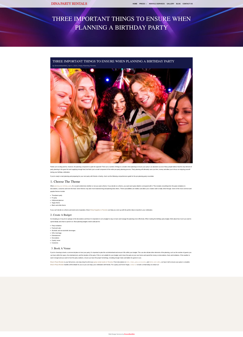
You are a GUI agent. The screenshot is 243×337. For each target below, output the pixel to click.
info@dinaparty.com (97, 303)
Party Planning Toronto (87, 66)
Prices (142, 4)
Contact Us (188, 4)
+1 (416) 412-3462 (97, 294)
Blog (178, 4)
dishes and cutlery (155, 262)
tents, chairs (130, 262)
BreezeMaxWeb (61, 66)
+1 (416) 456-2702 (97, 299)
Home (135, 4)
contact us (133, 264)
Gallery (170, 4)
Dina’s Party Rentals (57, 264)
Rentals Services (157, 4)
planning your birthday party (62, 186)
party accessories (140, 262)
